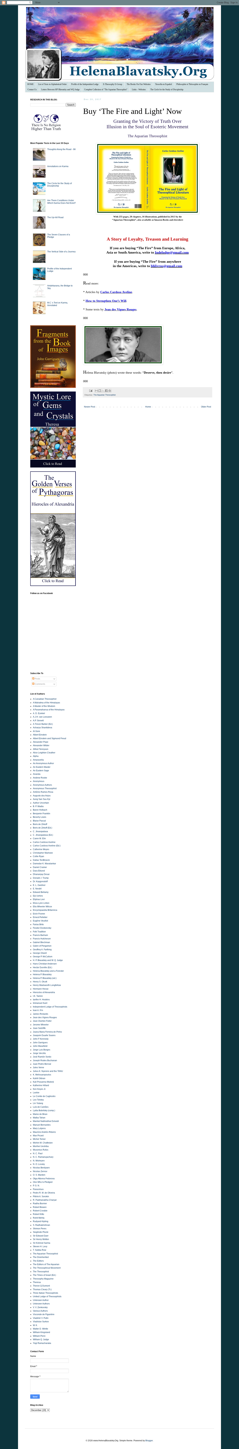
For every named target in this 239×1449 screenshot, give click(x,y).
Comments (39, 684)
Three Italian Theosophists (45, 1293)
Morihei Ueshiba (41, 1146)
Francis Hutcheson (42, 938)
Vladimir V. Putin (40, 1318)
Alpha (35, 756)
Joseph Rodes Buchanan (45, 1060)
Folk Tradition (39, 931)
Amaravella (38, 760)
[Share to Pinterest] (109, 390)
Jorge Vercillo (39, 1053)
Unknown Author (41, 1300)
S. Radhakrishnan (41, 1225)
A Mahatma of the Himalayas (46, 702)
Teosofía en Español (163, 84)
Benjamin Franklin (41, 813)
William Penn (39, 1336)
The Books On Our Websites (139, 84)
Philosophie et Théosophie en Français (192, 84)
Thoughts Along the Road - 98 (61, 149)
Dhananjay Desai (41, 874)
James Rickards (40, 1014)
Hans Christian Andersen (45, 964)
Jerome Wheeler (41, 1024)
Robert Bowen (40, 1207)
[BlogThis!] (99, 390)
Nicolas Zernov (40, 1171)
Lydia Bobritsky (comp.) (44, 1110)
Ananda (36, 774)
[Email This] (96, 390)
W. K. (35, 1325)
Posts (37, 679)
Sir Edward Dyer (40, 1236)
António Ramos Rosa (43, 792)
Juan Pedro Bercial (42, 1064)
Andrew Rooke (40, 778)
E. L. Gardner (39, 885)
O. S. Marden (39, 1175)
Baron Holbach (40, 810)
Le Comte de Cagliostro (44, 1096)
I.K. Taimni (38, 996)
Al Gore (36, 731)
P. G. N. (36, 1185)
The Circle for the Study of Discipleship (166, 89)
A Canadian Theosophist (44, 699)
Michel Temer (39, 1139)
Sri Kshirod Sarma (41, 1243)
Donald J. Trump (41, 878)
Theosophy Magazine (43, 1279)
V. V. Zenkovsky (40, 1307)
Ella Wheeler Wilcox (42, 906)
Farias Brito (38, 924)
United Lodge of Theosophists (47, 1296)
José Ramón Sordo (42, 1057)
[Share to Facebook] (106, 390)
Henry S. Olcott (40, 981)
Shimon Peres (39, 1228)
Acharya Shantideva (42, 727)
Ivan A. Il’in (38, 1010)
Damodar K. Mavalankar (44, 863)
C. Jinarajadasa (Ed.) (43, 835)
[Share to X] (103, 390)
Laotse (36, 1092)
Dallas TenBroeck (41, 860)
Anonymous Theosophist (45, 788)
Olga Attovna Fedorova (44, 1178)
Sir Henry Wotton (41, 1239)
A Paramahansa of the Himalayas (49, 709)
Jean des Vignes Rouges (45, 1017)
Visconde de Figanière (43, 1314)
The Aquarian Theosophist (104, 395)
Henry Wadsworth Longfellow (47, 985)
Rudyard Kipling (40, 1221)
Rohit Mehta (38, 1218)
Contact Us (32, 89)
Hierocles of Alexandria (44, 992)
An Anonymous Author (43, 763)
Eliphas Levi (39, 899)
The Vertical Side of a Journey (61, 251)
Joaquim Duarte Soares (44, 1035)
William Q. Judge (41, 1339)
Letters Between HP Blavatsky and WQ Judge (60, 89)
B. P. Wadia (38, 806)
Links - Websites (139, 89)
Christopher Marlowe (43, 853)
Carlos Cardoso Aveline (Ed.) (47, 845)
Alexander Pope (40, 742)
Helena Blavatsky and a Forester (48, 971)
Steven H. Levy (40, 1246)
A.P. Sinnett (38, 720)
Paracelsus (38, 1189)
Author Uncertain (41, 803)
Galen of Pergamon (42, 946)
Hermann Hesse (40, 989)
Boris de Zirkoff (40, 824)
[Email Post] (90, 390)
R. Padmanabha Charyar (45, 1200)
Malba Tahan (39, 1117)
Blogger (149, 1440)
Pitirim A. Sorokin (41, 1196)
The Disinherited (41, 1257)
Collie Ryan (38, 856)
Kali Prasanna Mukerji (43, 1082)
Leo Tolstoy (38, 1100)
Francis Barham (40, 935)
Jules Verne (38, 1067)
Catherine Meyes (41, 849)
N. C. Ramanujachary (43, 1157)
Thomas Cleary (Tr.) (42, 1289)
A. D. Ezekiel (39, 713)
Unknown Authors (41, 1303)
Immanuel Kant (40, 1003)
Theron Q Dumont (41, 1286)
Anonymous (38, 781)
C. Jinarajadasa (40, 831)
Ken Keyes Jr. (39, 1089)
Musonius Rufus (40, 1150)
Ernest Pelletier (40, 917)
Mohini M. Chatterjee (43, 1143)
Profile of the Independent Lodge (85, 84)
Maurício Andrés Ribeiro (44, 1132)
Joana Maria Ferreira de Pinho (47, 1032)
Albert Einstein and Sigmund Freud (49, 738)
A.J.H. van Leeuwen (42, 717)
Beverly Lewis (39, 817)
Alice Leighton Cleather (44, 752)
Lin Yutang (38, 1103)
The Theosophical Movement (47, 1268)
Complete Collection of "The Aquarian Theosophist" (105, 89)
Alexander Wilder (41, 745)
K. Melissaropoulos (42, 1074)
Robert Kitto (38, 1214)
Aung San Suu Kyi (41, 799)
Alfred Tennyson (40, 749)
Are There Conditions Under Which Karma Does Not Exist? (61, 201)
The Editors (38, 1261)
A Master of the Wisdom (44, 706)
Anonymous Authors (42, 785)
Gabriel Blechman (41, 942)
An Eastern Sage (41, 770)
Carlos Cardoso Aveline (44, 842)
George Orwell (40, 953)
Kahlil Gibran (39, 1078)
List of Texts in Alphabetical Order (52, 84)
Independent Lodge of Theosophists (50, 1007)
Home (148, 407)
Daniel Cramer (40, 867)
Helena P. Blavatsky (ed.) (45, 978)
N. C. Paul (38, 1153)
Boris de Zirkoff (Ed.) (42, 828)
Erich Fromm (39, 914)
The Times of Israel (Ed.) (44, 1275)
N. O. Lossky (39, 1164)
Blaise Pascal (39, 821)
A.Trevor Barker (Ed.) (43, 724)
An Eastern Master (41, 767)
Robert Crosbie (40, 1210)
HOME (30, 84)
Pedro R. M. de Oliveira (44, 1193)
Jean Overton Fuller (42, 1021)
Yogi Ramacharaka (42, 1343)
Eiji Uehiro (38, 896)
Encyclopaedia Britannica (45, 910)
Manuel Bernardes (42, 1125)
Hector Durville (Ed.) (42, 967)
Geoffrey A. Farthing (42, 949)
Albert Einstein (40, 735)
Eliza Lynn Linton (41, 903)
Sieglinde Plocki (40, 1232)
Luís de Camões (40, 1107)
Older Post (206, 407)
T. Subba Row (39, 1250)
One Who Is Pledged (42, 1182)
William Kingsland (41, 1332)
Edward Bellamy (40, 892)
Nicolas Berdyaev (41, 1167)
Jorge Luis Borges (41, 1050)
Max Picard (38, 1135)
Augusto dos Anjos (42, 795)
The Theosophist (41, 1271)
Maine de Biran (40, 1114)
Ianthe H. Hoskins (41, 999)
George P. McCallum (42, 956)
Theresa (37, 1282)
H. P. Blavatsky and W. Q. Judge (48, 960)
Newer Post (89, 407)
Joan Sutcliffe (39, 1028)
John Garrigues (40, 1042)
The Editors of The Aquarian (46, 1264)
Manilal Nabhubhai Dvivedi (46, 1121)
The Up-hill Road (55, 217)
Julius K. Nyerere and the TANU (48, 1071)
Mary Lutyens (39, 1128)
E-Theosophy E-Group (112, 84)
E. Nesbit (37, 888)
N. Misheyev (39, 1160)
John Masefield (40, 1046)
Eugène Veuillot (40, 921)
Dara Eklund (39, 871)
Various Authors (40, 1311)
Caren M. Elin (39, 838)
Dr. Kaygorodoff (40, 881)
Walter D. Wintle (40, 1329)
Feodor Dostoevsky (42, 928)
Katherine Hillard (41, 1085)
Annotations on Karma (57, 166)
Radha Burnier (40, 1203)
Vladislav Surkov (41, 1321)
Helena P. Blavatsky (42, 974)
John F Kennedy (40, 1039)
